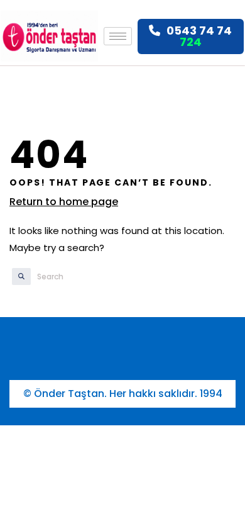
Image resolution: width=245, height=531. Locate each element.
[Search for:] (98, 277)
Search (15, 277)
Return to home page (63, 201)
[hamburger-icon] (118, 36)
